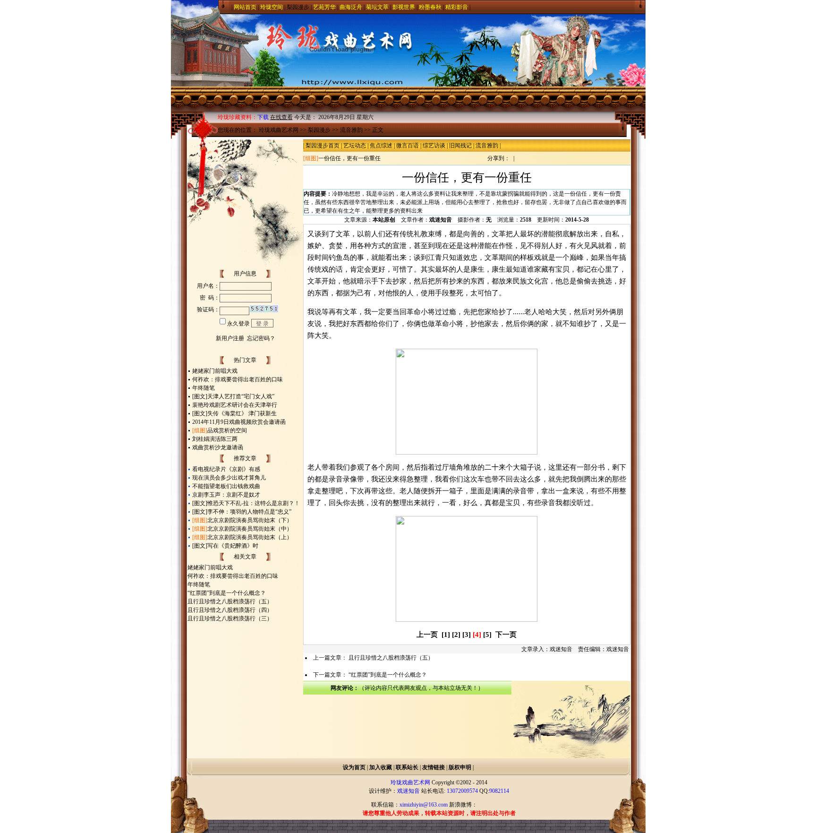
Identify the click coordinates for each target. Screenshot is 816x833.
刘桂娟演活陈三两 (215, 439)
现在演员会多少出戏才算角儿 (229, 477)
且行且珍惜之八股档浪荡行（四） (229, 610)
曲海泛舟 (351, 7)
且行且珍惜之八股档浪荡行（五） (229, 601)
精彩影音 (456, 7)
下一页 (506, 634)
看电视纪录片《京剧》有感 (226, 469)
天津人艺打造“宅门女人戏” (240, 396)
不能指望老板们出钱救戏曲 (226, 486)
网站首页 (245, 7)
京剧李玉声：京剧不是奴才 (226, 494)
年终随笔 (203, 388)
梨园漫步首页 (322, 145)
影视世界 (403, 7)
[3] (466, 634)
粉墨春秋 (430, 7)
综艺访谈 (434, 145)
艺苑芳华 (324, 7)
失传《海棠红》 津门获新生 (242, 413)
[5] (487, 634)
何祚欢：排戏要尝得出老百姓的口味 (237, 379)
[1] (446, 634)
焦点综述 (381, 145)
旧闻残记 (460, 145)
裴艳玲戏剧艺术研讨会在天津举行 (234, 405)
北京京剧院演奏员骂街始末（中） (249, 528)
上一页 (427, 634)
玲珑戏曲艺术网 (278, 130)
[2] (456, 634)
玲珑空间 (271, 7)
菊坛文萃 (377, 7)
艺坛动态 (354, 145)
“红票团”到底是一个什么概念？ (226, 593)
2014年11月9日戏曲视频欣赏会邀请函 (239, 422)
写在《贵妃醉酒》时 (232, 545)
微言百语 (407, 145)
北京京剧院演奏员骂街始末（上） (249, 537)
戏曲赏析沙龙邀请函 (217, 447)
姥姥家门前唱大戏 (215, 371)
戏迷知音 (440, 219)
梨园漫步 (298, 7)
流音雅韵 (351, 130)
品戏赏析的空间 (227, 430)
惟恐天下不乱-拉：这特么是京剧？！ (253, 503)
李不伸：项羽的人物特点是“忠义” (249, 511)
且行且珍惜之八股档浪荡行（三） (229, 618)
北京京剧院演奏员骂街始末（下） (249, 520)
